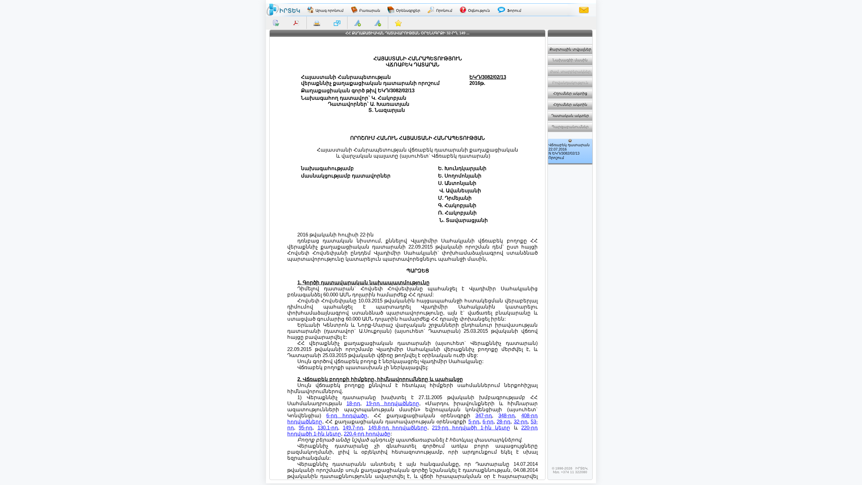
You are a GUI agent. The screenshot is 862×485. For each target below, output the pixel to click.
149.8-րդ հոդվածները (397, 427)
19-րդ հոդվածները (392, 403)
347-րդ (483, 415)
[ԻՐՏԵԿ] (283, 10)
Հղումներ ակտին (570, 104)
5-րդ (473, 421)
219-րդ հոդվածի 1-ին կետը (471, 427)
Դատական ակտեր (570, 116)
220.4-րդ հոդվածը (367, 434)
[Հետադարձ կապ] (584, 9)
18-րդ (353, 403)
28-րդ (503, 421)
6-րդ (488, 421)
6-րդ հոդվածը (346, 415)
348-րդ (506, 415)
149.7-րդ (353, 427)
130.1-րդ (328, 427)
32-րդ (521, 421)
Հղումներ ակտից (570, 93)
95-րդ (305, 427)
